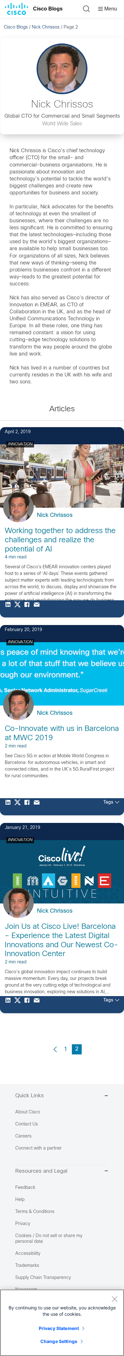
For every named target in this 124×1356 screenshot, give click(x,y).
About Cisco (27, 1112)
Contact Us (26, 1124)
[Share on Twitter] (19, 608)
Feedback (25, 1188)
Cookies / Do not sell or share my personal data (48, 1239)
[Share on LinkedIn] (9, 608)
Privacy (22, 1224)
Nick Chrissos (45, 27)
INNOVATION (20, 444)
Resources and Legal (41, 1171)
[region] (62, 1322)
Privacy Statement (59, 1328)
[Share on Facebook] (28, 608)
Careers (23, 1136)
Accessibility (27, 1254)
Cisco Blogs (48, 8)
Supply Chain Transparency (43, 1278)
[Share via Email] (38, 608)
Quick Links (29, 1095)
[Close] (114, 1299)
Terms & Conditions (34, 1212)
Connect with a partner (38, 1148)
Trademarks (27, 1266)
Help (19, 1200)
